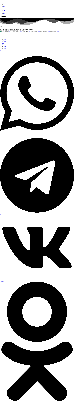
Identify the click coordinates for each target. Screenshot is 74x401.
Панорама (4, 39)
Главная (3, 2)
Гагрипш (4, 6)
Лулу (3, 5)
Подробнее (10, 31)
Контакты (3, 14)
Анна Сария (4, 4)
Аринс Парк (4, 41)
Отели (2, 37)
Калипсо (4, 3)
